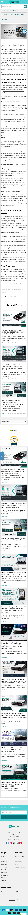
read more (4, 482)
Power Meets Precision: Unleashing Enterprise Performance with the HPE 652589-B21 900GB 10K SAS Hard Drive (13, 681)
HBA (16, 864)
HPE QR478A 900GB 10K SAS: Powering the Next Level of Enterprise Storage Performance (13, 540)
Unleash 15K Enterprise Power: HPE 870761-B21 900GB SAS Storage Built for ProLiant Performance (13, 471)
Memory (17, 859)
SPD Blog (3, 877)
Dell (2, 894)
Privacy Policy (4, 869)
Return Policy (4, 872)
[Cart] (25, 2)
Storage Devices (19, 856)
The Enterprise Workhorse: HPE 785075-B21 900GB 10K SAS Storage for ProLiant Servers (12, 749)
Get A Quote (4, 856)
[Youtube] (20, 843)
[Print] (8, 296)
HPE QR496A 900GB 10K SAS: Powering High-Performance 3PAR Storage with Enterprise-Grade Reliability (14, 505)
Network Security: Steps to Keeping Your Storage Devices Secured (12, 46)
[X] (11, 296)
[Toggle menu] (2, 2)
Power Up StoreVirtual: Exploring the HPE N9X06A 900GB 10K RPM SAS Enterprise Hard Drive (13, 784)
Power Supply (18, 861)
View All (17, 891)
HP (2, 891)
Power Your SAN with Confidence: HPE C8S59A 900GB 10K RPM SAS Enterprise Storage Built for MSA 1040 (13, 574)
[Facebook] (2, 296)
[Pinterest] (15, 296)
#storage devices (6, 292)
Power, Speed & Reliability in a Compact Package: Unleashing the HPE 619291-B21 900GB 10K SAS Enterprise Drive (12, 645)
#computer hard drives (7, 289)
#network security (18, 289)
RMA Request (4, 875)
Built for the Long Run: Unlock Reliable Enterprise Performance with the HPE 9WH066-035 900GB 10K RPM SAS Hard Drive (13, 609)
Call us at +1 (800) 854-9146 (14, 839)
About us (3, 859)
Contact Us (4, 861)
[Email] (5, 296)
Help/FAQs (4, 864)
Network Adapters (20, 867)
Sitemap (3, 880)
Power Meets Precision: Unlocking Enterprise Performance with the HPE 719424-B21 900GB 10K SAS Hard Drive (13, 715)
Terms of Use (4, 867)
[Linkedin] (17, 843)
